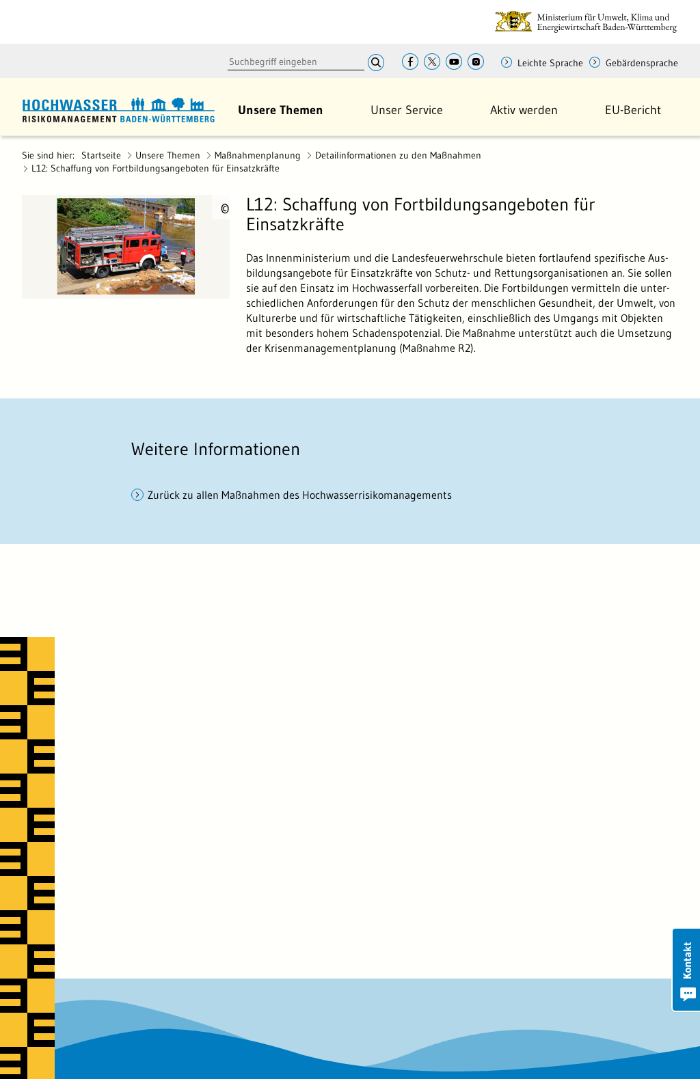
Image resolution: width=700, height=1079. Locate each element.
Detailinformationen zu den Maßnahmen (398, 155)
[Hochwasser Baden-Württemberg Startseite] (118, 108)
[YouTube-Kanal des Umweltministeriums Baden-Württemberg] (454, 62)
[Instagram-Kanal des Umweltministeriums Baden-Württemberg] (476, 62)
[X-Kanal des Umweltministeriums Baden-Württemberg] (432, 62)
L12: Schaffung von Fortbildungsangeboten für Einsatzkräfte (155, 168)
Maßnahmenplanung (258, 155)
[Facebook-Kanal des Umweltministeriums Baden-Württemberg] (410, 62)
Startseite (101, 155)
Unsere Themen (167, 155)
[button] (280, 110)
